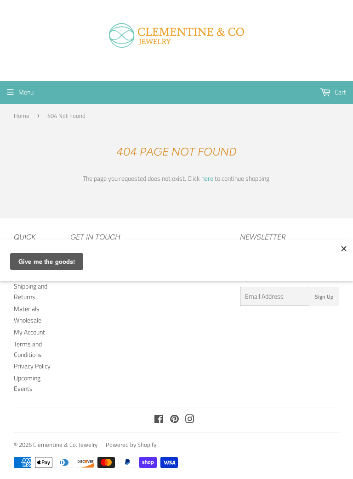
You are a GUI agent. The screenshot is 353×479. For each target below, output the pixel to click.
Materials (27, 308)
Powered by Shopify (131, 444)
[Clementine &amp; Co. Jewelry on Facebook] (159, 420)
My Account (29, 332)
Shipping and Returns (30, 291)
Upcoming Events (27, 383)
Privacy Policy (32, 366)
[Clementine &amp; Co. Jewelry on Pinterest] (174, 420)
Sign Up (324, 296)
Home (21, 115)
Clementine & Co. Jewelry (65, 444)
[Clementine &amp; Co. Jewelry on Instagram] (189, 420)
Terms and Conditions (28, 349)
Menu (26, 92)
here (207, 178)
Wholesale (27, 320)
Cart (339, 92)
